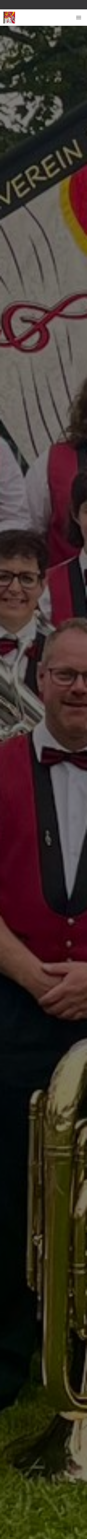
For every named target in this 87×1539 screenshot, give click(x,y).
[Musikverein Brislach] (11, 17)
